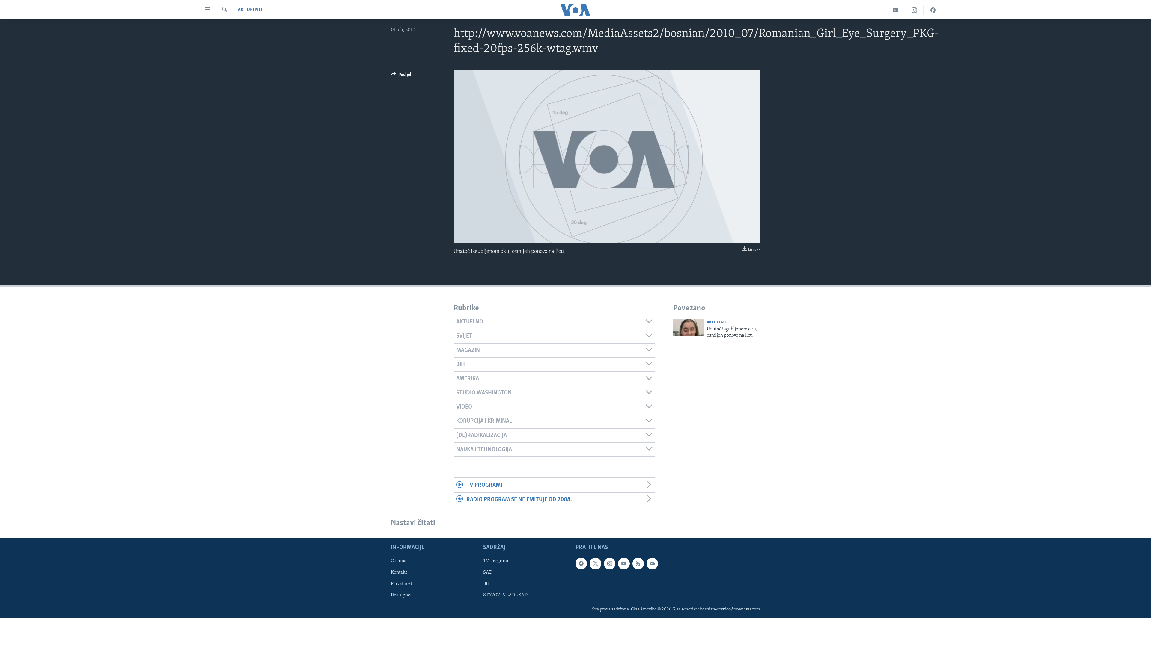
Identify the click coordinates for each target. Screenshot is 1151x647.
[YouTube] (895, 10)
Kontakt (399, 572)
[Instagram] (914, 10)
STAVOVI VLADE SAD (505, 595)
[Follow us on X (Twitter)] (595, 563)
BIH (487, 583)
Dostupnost (402, 595)
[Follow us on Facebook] (581, 563)
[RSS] (638, 563)
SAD (487, 572)
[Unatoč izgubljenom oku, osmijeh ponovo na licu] (688, 327)
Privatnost (401, 583)
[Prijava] (652, 563)
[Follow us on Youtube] (623, 563)
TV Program (495, 561)
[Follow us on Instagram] (609, 563)
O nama (398, 561)
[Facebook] (933, 10)
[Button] (401, 76)
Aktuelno (250, 10)
